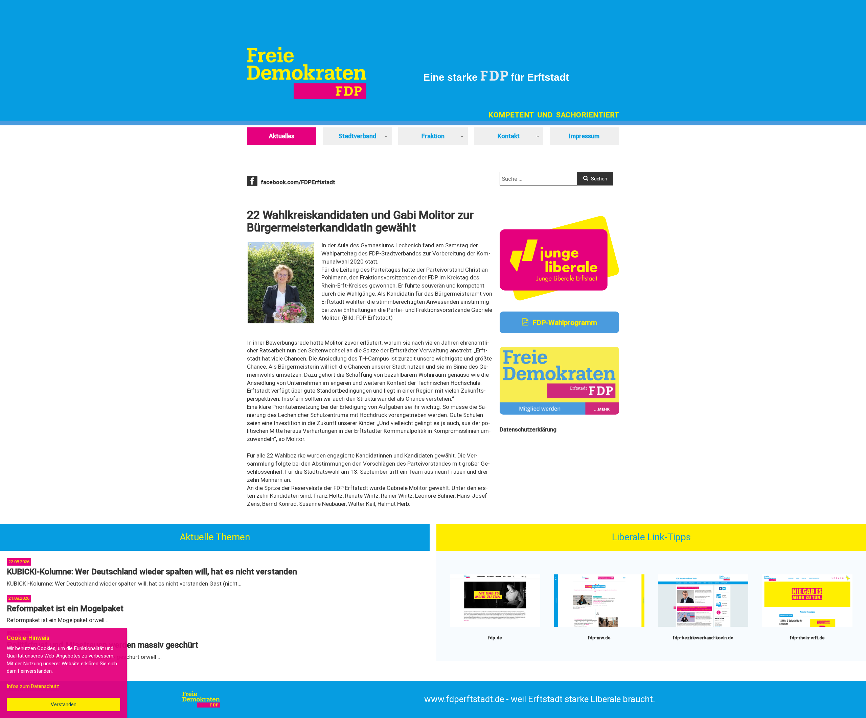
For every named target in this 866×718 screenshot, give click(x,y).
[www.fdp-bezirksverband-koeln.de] (703, 625)
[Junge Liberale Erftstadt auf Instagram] (559, 298)
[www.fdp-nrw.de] (599, 625)
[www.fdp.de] (495, 625)
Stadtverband (357, 136)
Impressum (584, 136)
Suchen (598, 178)
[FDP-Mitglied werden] (559, 412)
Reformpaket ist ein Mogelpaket (65, 608)
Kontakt (509, 136)
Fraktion (433, 136)
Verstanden (63, 704)
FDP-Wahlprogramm (564, 322)
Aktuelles (281, 136)
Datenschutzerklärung (528, 429)
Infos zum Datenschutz (33, 686)
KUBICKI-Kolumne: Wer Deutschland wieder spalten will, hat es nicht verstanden (152, 571)
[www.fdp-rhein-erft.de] (807, 625)
